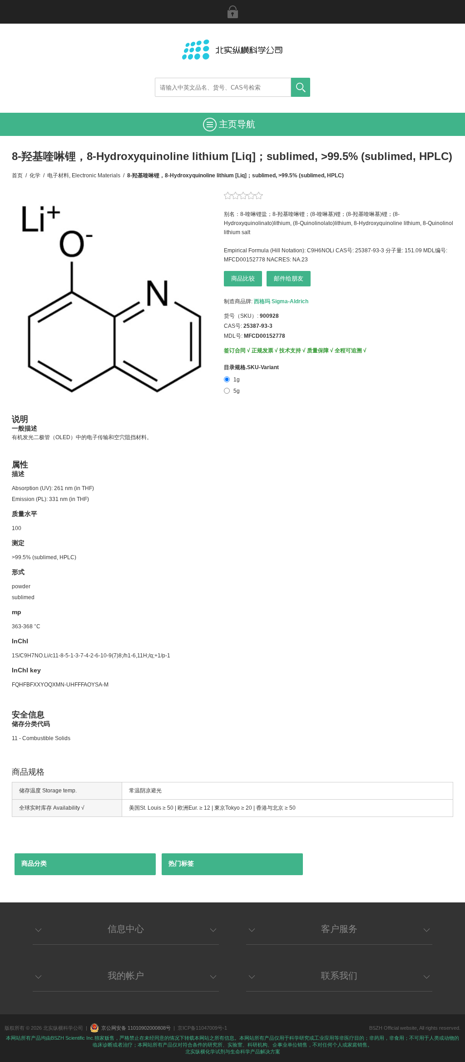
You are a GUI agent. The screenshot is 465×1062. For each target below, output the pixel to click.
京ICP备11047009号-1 (202, 1028)
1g (236, 379)
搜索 (300, 87)
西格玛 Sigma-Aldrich (281, 301)
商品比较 (243, 278)
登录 (232, 12)
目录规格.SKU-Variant (251, 367)
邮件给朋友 (288, 278)
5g (236, 391)
